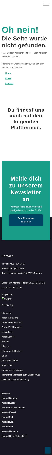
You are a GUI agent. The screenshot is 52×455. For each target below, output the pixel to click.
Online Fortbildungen (11, 327)
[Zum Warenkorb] (30, 3)
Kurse (8, 78)
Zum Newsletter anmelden (26, 220)
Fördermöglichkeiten (11, 351)
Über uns (6, 346)
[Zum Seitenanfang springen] (48, 450)
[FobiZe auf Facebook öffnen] (4, 142)
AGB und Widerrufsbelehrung (15, 379)
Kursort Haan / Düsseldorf (14, 436)
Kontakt (9, 83)
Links (4, 355)
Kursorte (6, 393)
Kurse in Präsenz (10, 317)
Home (8, 73)
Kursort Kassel (9, 412)
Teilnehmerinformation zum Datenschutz (21, 375)
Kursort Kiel (7, 417)
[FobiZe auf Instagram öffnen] (26, 142)
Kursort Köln (7, 422)
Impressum (7, 365)
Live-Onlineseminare (11, 322)
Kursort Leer (7, 426)
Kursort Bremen (9, 398)
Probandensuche (10, 360)
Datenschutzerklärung (12, 370)
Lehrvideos (7, 332)
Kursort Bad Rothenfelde (13, 407)
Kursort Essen (8, 403)
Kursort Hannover (10, 431)
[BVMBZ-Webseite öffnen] (7, 299)
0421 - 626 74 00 (17, 263)
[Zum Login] (37, 3)
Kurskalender (8, 336)
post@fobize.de (16, 268)
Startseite (6, 313)
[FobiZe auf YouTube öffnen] (47, 142)
